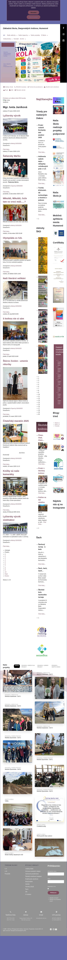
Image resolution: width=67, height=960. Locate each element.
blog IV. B (57, 424)
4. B (6, 871)
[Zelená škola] (58, 463)
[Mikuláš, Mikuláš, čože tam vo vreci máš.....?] (15, 212)
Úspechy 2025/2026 (17, 186)
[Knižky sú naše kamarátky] (15, 486)
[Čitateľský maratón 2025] (15, 433)
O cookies (28, 894)
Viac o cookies (33, 17)
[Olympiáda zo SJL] (15, 250)
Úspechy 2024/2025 (17, 408)
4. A (6, 868)
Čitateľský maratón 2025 (16, 421)
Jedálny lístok (29, 868)
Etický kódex (29, 881)
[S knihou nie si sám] (15, 330)
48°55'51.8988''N (56, 918)
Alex (25, 930)
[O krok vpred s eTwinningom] (58, 447)
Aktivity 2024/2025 (16, 348)
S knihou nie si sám (13, 318)
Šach (26, 889)
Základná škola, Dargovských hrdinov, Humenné (25, 28)
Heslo (49, 878)
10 (5, 572)
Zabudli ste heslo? (54, 898)
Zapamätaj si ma (52, 886)
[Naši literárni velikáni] (15, 290)
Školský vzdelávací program (33, 876)
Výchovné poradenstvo (32, 874)
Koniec (7, 576)
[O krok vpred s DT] (58, 436)
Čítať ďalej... (6, 149)
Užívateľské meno (52, 871)
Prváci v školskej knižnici (41, 470)
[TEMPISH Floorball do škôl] (58, 478)
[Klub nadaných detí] (58, 489)
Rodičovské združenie (31, 879)
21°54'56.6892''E (56, 920)
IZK (26, 891)
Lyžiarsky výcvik (12, 115)
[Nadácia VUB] (58, 336)
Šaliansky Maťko (12, 156)
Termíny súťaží (29, 886)
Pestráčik (57, 426)
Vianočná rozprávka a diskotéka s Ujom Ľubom (42, 351)
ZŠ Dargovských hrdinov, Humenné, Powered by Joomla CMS (26, 929)
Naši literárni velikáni (14, 278)
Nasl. (6, 574)
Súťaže (27, 884)
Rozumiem (33, 12)
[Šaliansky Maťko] (15, 168)
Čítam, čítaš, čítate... (41, 437)
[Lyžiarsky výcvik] (15, 126)
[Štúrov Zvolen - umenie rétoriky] (15, 383)
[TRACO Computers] (58, 317)
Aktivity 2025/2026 (16, 143)
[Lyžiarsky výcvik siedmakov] (15, 528)
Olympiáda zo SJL (12, 238)
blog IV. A (57, 422)
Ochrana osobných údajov (33, 871)
